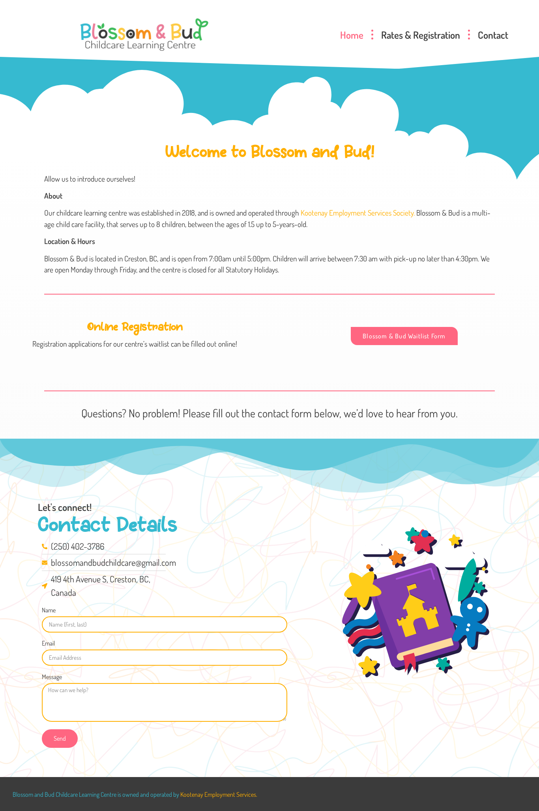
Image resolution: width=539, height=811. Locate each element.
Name (49, 610)
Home (351, 34)
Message (52, 677)
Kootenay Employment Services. (218, 794)
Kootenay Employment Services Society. (358, 213)
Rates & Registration (420, 34)
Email (48, 643)
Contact (493, 34)
